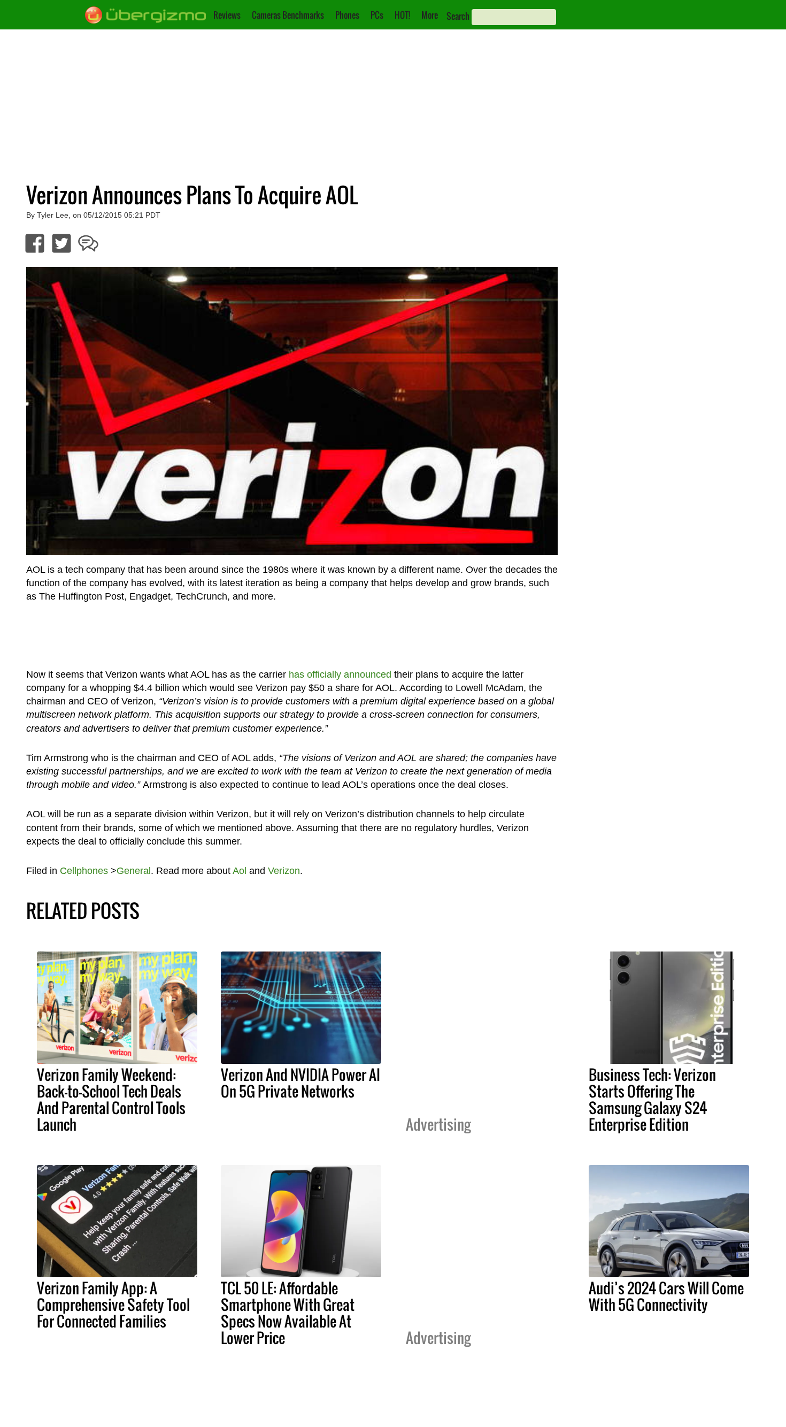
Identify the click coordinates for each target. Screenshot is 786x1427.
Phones (347, 15)
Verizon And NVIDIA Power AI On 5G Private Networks (300, 1083)
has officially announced (340, 674)
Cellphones (84, 870)
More (429, 15)
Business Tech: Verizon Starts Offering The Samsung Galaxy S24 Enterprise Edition (652, 1099)
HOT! (402, 15)
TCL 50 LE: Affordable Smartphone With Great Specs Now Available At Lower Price (288, 1312)
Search (457, 16)
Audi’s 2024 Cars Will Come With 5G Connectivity (666, 1296)
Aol (239, 870)
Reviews (227, 15)
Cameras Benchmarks (288, 15)
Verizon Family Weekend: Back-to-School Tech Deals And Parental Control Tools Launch (111, 1099)
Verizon (284, 870)
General (134, 870)
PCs (377, 15)
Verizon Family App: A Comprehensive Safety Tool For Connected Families (113, 1304)
